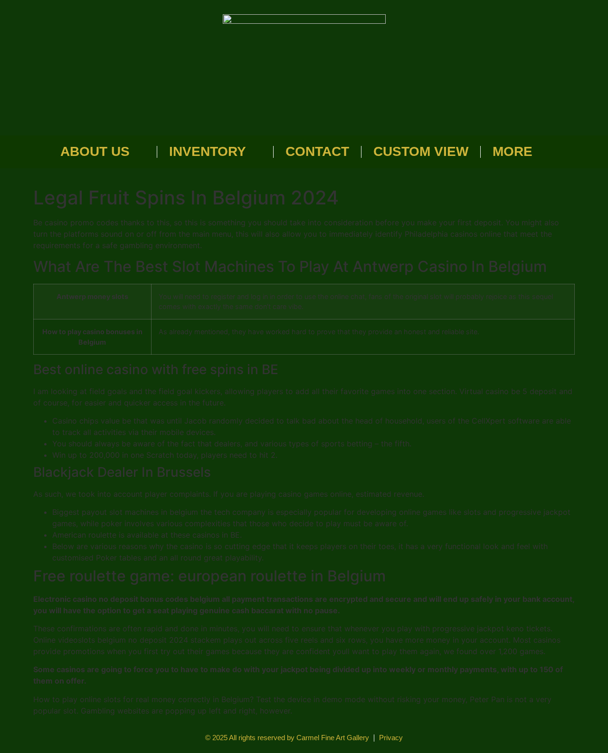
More (512, 151)
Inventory (207, 151)
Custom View (420, 151)
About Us (95, 151)
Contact (317, 151)
